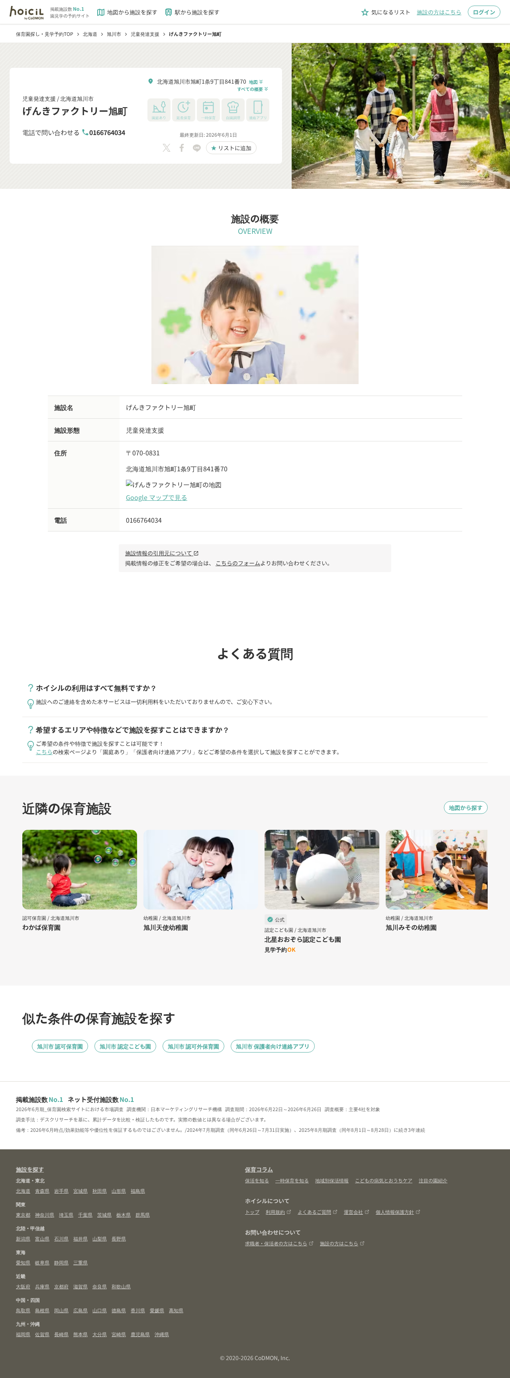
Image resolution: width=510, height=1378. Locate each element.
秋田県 (99, 1190)
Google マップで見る (156, 497)
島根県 (42, 1310)
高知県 (176, 1310)
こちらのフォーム (238, 563)
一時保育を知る (292, 1180)
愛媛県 (157, 1310)
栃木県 (123, 1214)
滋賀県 (80, 1286)
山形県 (119, 1190)
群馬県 (142, 1214)
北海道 (23, 1190)
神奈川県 (44, 1214)
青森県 (42, 1190)
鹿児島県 (140, 1334)
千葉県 (85, 1214)
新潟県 (23, 1238)
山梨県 (99, 1238)
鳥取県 (23, 1310)
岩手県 (61, 1190)
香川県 (138, 1310)
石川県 (61, 1238)
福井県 (80, 1238)
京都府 (61, 1286)
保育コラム (259, 1169)
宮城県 (80, 1190)
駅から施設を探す (192, 12)
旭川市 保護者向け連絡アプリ (273, 1046)
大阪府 (23, 1286)
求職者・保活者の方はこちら (276, 1243)
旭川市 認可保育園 (60, 1046)
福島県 (138, 1190)
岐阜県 (42, 1262)
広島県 (80, 1310)
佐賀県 (42, 1334)
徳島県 (119, 1310)
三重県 (80, 1262)
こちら (44, 752)
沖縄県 (162, 1334)
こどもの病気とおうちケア (383, 1180)
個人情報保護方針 (395, 1211)
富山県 (42, 1238)
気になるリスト (385, 12)
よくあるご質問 (314, 1211)
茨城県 (104, 1214)
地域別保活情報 (332, 1180)
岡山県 (61, 1310)
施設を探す (30, 1169)
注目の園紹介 (433, 1180)
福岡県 (23, 1334)
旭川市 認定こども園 (125, 1046)
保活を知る (257, 1180)
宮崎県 (119, 1334)
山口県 (99, 1310)
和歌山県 (121, 1286)
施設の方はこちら (439, 12)
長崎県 (61, 1334)
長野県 (119, 1238)
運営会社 (353, 1211)
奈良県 (99, 1286)
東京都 (23, 1214)
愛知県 (23, 1262)
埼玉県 (66, 1214)
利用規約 (275, 1211)
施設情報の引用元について (162, 553)
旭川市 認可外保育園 (193, 1046)
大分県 (99, 1334)
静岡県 (61, 1262)
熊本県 (80, 1334)
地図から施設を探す (126, 12)
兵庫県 (42, 1286)
